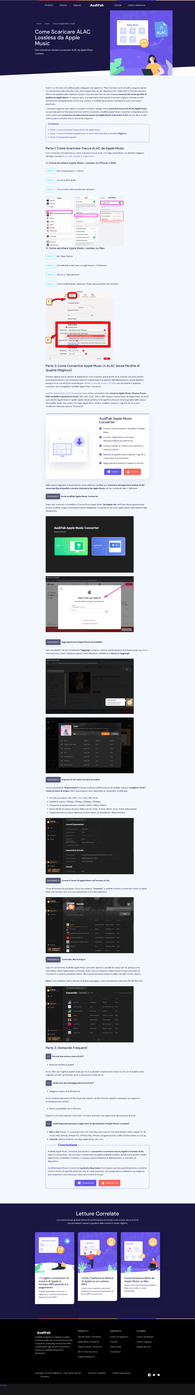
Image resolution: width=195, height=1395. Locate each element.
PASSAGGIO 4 (53, 880)
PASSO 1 (50, 171)
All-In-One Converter (88, 1351)
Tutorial (113, 1341)
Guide (47, 24)
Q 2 (48, 1083)
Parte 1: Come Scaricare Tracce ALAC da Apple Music (75, 129)
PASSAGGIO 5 (53, 959)
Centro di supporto (119, 1336)
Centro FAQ (115, 1346)
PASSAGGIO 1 (53, 496)
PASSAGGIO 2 (53, 642)
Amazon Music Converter (90, 1346)
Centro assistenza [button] (136, 5)
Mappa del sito (144, 1346)
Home (39, 24)
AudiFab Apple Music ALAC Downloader (64, 393)
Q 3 (48, 1123)
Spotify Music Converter (89, 1336)
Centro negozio (144, 1341)
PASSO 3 (51, 189)
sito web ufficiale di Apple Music (79, 156)
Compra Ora (87, 1183)
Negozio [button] (77, 5)
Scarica (114, 471)
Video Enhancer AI (86, 1356)
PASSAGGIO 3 (53, 779)
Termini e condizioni (97, 1373)
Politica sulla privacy (122, 1373)
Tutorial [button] (117, 5)
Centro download (145, 1336)
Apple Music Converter (88, 1341)
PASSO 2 (51, 180)
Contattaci (115, 1351)
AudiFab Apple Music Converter (63, 1168)
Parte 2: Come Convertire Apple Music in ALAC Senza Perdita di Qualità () (88, 133)
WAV (80, 798)
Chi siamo (44, 1376)
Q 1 (48, 1056)
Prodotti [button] (49, 5)
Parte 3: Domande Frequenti (63, 137)
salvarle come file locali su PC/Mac (100, 383)
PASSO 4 (51, 284)
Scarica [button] (63, 5)
